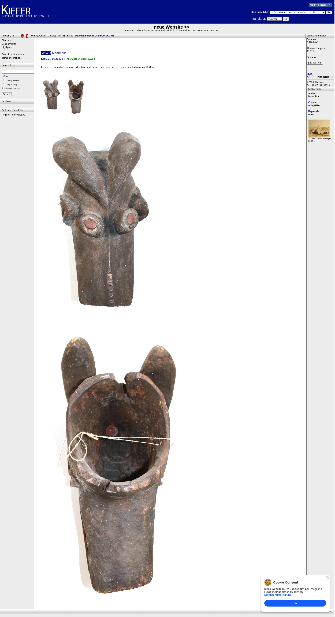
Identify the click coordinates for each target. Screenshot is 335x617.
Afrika (311, 114)
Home (34, 35)
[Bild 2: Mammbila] (77, 97)
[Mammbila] (102, 318)
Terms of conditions (12, 58)
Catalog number (12, 80)
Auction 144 (8, 35)
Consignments (9, 44)
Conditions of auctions (13, 54)
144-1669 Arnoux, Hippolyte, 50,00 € (319, 140)
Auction (42, 35)
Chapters (6, 40)
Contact (52, 35)
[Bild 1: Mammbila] (53, 95)
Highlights (7, 47)
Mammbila (313, 96)
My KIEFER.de (65, 35)
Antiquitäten (314, 105)
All (7, 76)
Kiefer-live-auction (320, 77)
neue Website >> (171, 27)
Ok (295, 603)
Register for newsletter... (14, 114)
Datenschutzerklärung (277, 595)
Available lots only (12, 89)
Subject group (11, 85)
